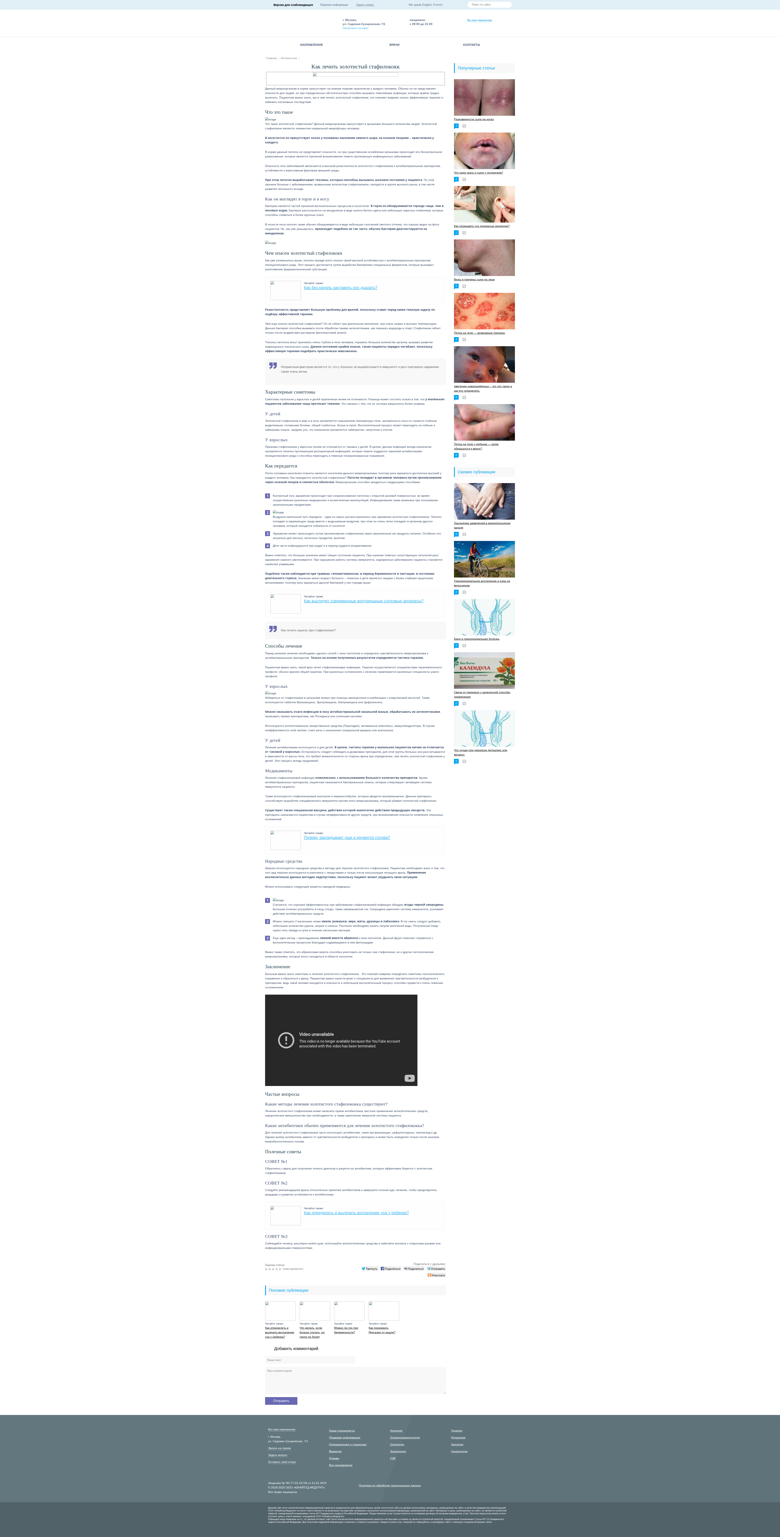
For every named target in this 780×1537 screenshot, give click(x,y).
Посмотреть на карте (355, 28)
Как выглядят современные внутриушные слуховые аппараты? (364, 601)
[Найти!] (507, 5)
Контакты (471, 45)
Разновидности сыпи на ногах (474, 119)
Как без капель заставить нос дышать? (340, 287)
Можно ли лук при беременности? (346, 1330)
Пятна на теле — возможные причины (479, 332)
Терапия (456, 1430)
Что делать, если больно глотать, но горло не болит (312, 1332)
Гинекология (459, 1451)
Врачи (394, 45)
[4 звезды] (277, 1269)
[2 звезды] (270, 1269)
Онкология (397, 1444)
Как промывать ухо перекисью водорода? (482, 226)
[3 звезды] (273, 1269)
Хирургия (457, 1444)
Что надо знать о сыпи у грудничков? (478, 172)
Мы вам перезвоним (479, 20)
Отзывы (334, 1458)
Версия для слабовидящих (293, 5)
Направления (311, 45)
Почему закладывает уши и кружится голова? (347, 837)
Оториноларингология (405, 1437)
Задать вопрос (365, 4)
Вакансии (335, 1451)
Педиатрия (458, 1437)
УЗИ (392, 1458)
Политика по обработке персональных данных (390, 1485)
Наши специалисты (342, 1430)
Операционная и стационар (347, 1444)
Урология (396, 1430)
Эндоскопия (398, 1451)
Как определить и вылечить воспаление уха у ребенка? (356, 1212)
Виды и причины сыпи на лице (474, 279)
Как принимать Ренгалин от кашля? (382, 1330)
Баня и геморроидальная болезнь (476, 638)
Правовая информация (334, 4)
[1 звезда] (267, 1269)
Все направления (340, 1465)
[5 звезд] (280, 1269)
